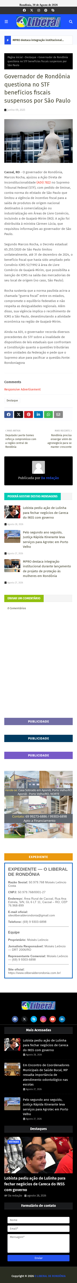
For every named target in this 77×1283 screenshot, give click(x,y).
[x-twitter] (31, 10)
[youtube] (52, 1019)
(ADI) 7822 (43, 182)
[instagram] (39, 10)
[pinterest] (46, 10)
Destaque (30, 57)
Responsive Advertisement (22, 389)
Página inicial (15, 57)
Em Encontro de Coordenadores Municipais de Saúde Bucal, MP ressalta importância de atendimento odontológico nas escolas (46, 1074)
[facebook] (24, 10)
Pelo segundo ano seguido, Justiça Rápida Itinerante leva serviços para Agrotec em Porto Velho (45, 539)
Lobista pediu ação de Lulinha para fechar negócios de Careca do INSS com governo (45, 512)
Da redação (49, 478)
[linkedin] (62, 1019)
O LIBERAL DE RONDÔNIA (50, 1276)
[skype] (53, 10)
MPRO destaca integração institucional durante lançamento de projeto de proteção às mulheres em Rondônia (41, 41)
